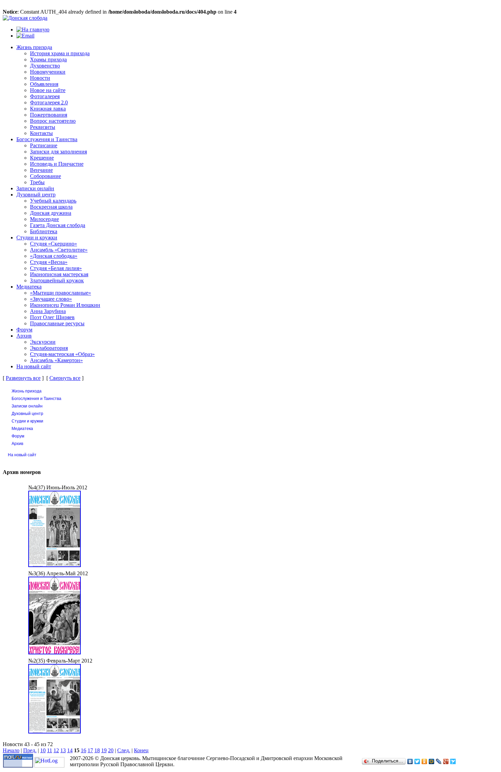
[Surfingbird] (453, 761)
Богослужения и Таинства (46, 139)
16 (83, 750)
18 (97, 750)
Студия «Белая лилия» (56, 268)
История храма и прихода (60, 53)
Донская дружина (50, 213)
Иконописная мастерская (59, 274)
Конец (141, 750)
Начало (11, 750)
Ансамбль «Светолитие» (59, 250)
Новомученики (47, 72)
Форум (24, 329)
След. (123, 750)
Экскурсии (43, 342)
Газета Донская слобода (57, 225)
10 (43, 750)
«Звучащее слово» (51, 299)
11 (49, 750)
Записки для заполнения (58, 151)
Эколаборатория (49, 348)
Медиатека (29, 287)
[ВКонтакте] (410, 761)
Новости (40, 78)
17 (90, 750)
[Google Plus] (446, 761)
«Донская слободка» (53, 256)
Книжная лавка (48, 109)
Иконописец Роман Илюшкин (65, 305)
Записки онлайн (35, 188)
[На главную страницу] (25, 18)
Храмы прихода (48, 59)
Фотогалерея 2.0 (49, 102)
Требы (37, 182)
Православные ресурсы (57, 323)
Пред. (29, 750)
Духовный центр (36, 194)
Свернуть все (64, 378)
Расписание (43, 145)
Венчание (41, 170)
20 (110, 750)
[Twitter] (417, 761)
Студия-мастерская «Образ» (62, 354)
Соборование (45, 176)
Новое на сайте (47, 90)
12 (56, 750)
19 (104, 750)
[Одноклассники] (424, 761)
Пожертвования (48, 115)
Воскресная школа (51, 207)
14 (70, 750)
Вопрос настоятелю (53, 121)
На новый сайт (33, 366)
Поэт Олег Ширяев (52, 317)
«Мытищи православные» (60, 293)
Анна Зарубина (48, 311)
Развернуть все (23, 378)
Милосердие (44, 219)
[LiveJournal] (438, 761)
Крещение (42, 158)
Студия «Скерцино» (53, 244)
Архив (24, 336)
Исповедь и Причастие (57, 164)
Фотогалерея (45, 96)
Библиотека (43, 231)
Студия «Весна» (48, 262)
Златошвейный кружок (57, 280)
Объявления (44, 84)
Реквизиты (42, 127)
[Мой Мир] (431, 761)
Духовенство (45, 66)
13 (63, 750)
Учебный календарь (53, 201)
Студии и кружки (36, 237)
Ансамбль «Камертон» (56, 360)
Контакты (41, 133)
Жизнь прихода (34, 47)
